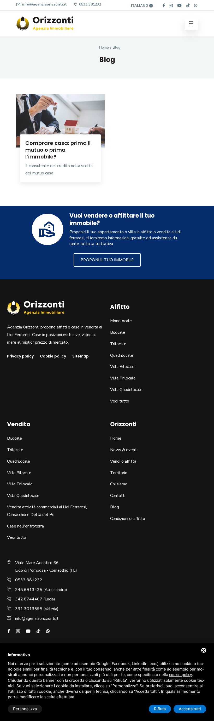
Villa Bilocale (122, 367)
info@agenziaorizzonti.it (41, 4)
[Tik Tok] (188, 5)
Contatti (117, 495)
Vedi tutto (119, 401)
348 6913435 (28, 590)
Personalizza (25, 708)
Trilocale (118, 344)
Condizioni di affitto (127, 518)
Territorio (118, 473)
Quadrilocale (121, 355)
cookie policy (180, 674)
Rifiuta (160, 708)
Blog (114, 507)
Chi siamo (118, 484)
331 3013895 (28, 609)
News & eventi (124, 450)
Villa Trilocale (123, 378)
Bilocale (117, 332)
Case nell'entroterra (25, 526)
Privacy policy (20, 356)
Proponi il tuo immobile (107, 260)
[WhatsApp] (196, 5)
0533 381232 (87, 4)
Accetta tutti (190, 708)
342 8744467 (28, 599)
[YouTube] (179, 5)
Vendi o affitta (123, 461)
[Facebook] (163, 5)
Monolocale (121, 321)
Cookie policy (53, 356)
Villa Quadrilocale (126, 390)
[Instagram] (171, 5)
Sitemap (80, 356)
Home (115, 438)
